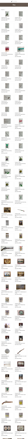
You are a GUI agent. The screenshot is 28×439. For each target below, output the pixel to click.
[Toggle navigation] (14, 1)
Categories (3, 9)
